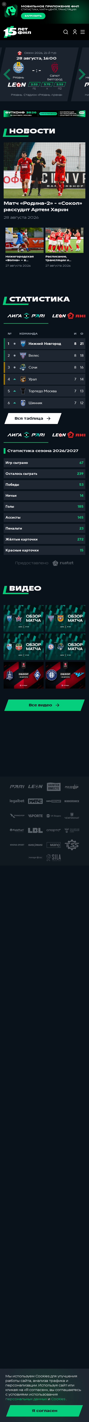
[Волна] (81, 767)
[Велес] (58, 723)
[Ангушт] (7, 738)
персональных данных (26, 1399)
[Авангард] (36, 738)
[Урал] (44, 723)
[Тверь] (52, 767)
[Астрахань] (22, 738)
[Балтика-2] (51, 738)
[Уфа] (29, 723)
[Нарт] (58, 752)
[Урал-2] (67, 767)
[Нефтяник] (73, 752)
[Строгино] (23, 767)
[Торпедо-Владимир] (38, 767)
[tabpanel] (44, 501)
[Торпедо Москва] (14, 723)
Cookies (58, 1399)
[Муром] (44, 752)
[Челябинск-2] (80, 738)
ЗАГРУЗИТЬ (33, 16)
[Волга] (73, 723)
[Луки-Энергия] (14, 752)
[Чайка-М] (65, 738)
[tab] (26, 317)
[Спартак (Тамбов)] (8, 767)
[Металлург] (29, 752)
